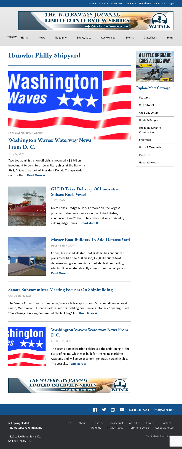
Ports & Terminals (150, 147)
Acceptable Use (164, 427)
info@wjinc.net (164, 410)
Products (144, 155)
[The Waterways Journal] (12, 37)
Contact (166, 423)
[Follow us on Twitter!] (104, 410)
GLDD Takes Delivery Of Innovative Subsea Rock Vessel (27, 206)
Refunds (96, 427)
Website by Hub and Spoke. (160, 436)
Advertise (116, 3)
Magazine (61, 37)
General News (147, 162)
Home (24, 37)
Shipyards (145, 139)
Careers (150, 423)
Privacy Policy (115, 427)
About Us (103, 3)
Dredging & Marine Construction (150, 130)
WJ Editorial (146, 105)
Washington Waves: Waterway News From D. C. (69, 105)
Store (170, 37)
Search (92, 3)
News (41, 37)
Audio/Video (108, 37)
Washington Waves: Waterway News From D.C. (27, 346)
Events (129, 37)
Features (144, 97)
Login (171, 3)
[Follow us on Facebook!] (95, 410)
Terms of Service (139, 427)
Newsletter (145, 3)
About (82, 423)
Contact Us (130, 3)
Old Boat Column (149, 112)
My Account (116, 423)
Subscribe (159, 3)
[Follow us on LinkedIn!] (113, 410)
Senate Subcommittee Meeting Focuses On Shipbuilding (60, 290)
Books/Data (84, 37)
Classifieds (150, 37)
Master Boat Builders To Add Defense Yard (27, 256)
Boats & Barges (148, 120)
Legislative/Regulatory (25, 133)
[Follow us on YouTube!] (122, 410)
